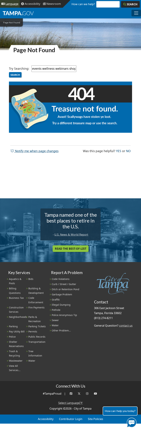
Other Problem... (61, 330)
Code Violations (60, 279)
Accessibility (45, 419)
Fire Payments (36, 307)
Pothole (56, 309)
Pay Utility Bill (17, 331)
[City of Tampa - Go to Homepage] (18, 13)
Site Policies (95, 419)
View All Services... (14, 368)
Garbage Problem (62, 294)
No (128, 151)
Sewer (55, 320)
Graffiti (56, 299)
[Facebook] (71, 394)
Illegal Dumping (61, 304)
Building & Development (36, 290)
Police (12, 336)
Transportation (36, 341)
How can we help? (83, 4)
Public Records (36, 336)
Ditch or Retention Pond (65, 289)
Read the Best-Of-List (70, 249)
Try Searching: (19, 68)
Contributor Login (70, 419)
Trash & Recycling (14, 353)
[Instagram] (87, 394)
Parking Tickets (37, 326)
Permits (32, 331)
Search (15, 74)
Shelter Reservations (16, 344)
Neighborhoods (18, 317)
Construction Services (16, 309)
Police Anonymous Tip (64, 315)
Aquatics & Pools (15, 281)
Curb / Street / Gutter (64, 284)
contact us (126, 325)
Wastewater (16, 360)
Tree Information (35, 353)
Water (31, 360)
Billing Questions (15, 290)
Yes (118, 151)
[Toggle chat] (131, 422)
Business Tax (16, 297)
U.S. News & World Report (71, 234)
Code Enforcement (35, 300)
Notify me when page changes (36, 151)
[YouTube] (95, 394)
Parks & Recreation (34, 319)
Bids (30, 279)
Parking (13, 326)
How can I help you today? (120, 410)
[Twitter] (79, 394)
